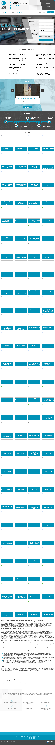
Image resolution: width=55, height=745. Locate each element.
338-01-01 (17, 12)
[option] (27, 94)
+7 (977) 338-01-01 (13, 741)
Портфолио (26, 736)
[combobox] (46, 21)
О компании (17, 736)
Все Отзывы (26, 107)
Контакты (38, 736)
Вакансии (34, 736)
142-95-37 (6, 12)
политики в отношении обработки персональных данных (46, 37)
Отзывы (21, 736)
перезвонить (50, 12)
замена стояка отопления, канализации (11, 676)
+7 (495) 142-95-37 (6, 741)
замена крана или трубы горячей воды (11, 672)
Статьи (30, 736)
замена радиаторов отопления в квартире (11, 674)
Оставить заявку (46, 40)
